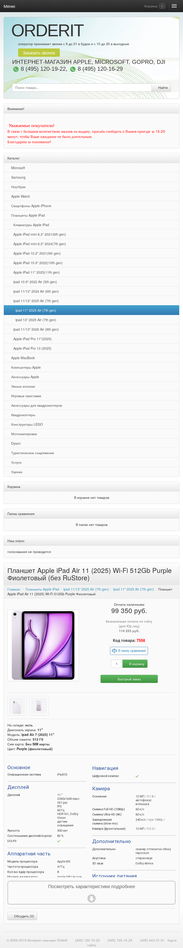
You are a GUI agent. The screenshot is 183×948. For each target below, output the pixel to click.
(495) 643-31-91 (152, 940)
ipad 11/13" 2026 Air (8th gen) (35, 329)
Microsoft (17, 167)
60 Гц (60, 810)
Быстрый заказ (129, 678)
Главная (13, 589)
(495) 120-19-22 (87, 940)
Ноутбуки (17, 186)
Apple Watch (19, 196)
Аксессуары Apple (24, 376)
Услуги (15, 462)
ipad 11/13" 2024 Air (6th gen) (35, 291)
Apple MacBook (22, 357)
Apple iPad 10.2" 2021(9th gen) (36, 253)
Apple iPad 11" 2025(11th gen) (35, 272)
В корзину (136, 663)
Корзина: (153, 6)
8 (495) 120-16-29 (100, 69)
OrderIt (47, 30)
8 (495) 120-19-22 (43, 69)
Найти (162, 87)
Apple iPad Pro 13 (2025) (31, 348)
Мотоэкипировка (23, 433)
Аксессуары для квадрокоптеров (35, 405)
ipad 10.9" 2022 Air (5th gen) (34, 281)
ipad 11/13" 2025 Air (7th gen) (35, 300)
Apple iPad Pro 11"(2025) (31, 338)
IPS (59, 806)
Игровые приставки (25, 395)
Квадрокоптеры (22, 414)
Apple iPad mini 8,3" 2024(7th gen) (38, 243)
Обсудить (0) (23, 916)
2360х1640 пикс (68, 798)
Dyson (15, 443)
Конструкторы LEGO (26, 424)
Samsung (17, 177)
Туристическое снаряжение (31, 452)
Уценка (15, 471)
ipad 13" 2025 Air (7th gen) (35, 319)
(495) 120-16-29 (119, 940)
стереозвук (144, 858)
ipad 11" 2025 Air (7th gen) (35, 310)
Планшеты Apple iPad (27, 215)
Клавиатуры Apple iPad (30, 224)
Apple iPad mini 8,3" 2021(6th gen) (38, 234)
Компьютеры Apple (25, 367)
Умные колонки (22, 386)
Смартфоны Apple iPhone (30, 205)
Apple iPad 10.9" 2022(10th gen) (37, 262)
